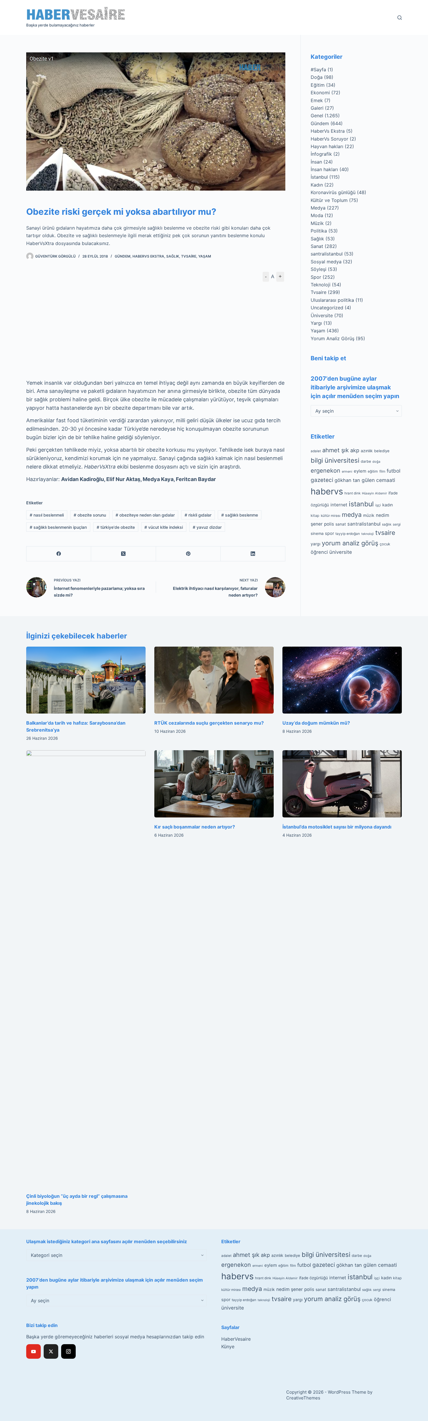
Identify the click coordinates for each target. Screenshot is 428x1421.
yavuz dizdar (207, 527)
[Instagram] (68, 1351)
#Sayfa (318, 69)
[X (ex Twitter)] (51, 1351)
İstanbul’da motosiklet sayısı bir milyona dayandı (336, 827)
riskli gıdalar (198, 514)
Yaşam (204, 256)
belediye (382, 450)
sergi (397, 524)
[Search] (399, 17)
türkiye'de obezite (116, 527)
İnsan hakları (324, 169)
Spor (316, 277)
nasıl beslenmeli (47, 514)
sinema (317, 533)
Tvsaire (188, 256)
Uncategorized (327, 308)
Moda (317, 215)
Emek (317, 100)
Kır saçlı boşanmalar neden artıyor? (194, 827)
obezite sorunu (90, 514)
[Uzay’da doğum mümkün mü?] (342, 680)
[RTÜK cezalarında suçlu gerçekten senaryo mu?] (214, 680)
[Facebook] (58, 554)
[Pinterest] (188, 554)
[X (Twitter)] (123, 554)
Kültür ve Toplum (329, 200)
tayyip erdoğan (347, 534)
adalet (316, 451)
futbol (393, 470)
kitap (315, 515)
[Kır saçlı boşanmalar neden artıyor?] (214, 783)
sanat (340, 523)
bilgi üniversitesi (335, 460)
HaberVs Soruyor (329, 139)
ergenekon (325, 470)
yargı (315, 543)
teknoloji (367, 534)
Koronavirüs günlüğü (333, 192)
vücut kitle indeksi (163, 527)
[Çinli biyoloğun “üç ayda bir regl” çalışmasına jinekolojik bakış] (86, 968)
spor (329, 533)
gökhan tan (347, 480)
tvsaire (385, 532)
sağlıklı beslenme (239, 514)
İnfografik (321, 154)
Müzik (317, 223)
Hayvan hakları (327, 146)
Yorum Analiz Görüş (332, 338)
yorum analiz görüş (350, 543)
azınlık (367, 450)
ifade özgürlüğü (313, 1277)
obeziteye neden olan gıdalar (145, 514)
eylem (360, 470)
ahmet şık (335, 450)
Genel (317, 115)
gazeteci (322, 479)
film (382, 471)
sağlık (386, 524)
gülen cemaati (378, 480)
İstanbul (319, 177)
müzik (368, 515)
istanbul (361, 504)
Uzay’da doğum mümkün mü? (316, 723)
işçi (378, 505)
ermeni (347, 471)
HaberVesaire (236, 1339)
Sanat (317, 246)
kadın (387, 504)
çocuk (385, 544)
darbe (366, 461)
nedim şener (289, 1289)
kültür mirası (330, 516)
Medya (318, 208)
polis (329, 523)
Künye (227, 1346)
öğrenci (319, 552)
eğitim (373, 471)
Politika (319, 231)
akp (354, 450)
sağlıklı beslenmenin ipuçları (58, 527)
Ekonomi (320, 92)
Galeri (317, 108)
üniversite (340, 552)
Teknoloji (320, 285)
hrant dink (352, 493)
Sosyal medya (326, 262)
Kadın (317, 185)
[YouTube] (33, 1351)
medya (352, 514)
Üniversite (322, 315)
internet (338, 505)
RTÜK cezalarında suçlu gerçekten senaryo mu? (209, 723)
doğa (376, 462)
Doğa (317, 77)
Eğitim (318, 85)
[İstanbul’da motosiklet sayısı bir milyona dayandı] (342, 783)
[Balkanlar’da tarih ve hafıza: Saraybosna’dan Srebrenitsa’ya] (86, 680)
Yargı (316, 323)
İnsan (316, 162)
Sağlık (172, 256)
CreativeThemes (303, 1398)
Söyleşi (318, 269)
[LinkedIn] (253, 554)
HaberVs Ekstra (148, 256)
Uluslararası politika (332, 300)
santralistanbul (327, 254)
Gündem (122, 256)
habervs (327, 491)
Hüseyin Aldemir (374, 493)
